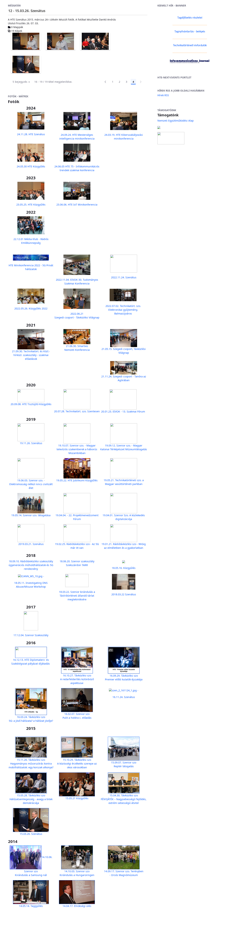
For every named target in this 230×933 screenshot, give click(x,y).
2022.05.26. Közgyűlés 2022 (30, 308)
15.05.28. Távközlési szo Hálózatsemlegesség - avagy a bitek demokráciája (31, 799)
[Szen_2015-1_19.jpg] (26, 64)
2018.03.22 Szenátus (123, 594)
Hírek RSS (163, 95)
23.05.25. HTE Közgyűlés (30, 204)
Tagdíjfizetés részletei (189, 17)
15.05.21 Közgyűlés (76, 798)
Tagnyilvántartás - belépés (189, 31)
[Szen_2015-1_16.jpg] (26, 41)
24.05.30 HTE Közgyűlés (31, 166)
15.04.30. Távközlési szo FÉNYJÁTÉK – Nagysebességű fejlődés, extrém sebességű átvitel (123, 799)
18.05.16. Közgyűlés (123, 568)
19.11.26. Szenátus (31, 443)
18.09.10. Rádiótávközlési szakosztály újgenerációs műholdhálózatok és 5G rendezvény (31, 565)
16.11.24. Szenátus (123, 697)
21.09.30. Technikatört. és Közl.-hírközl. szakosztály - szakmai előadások (31, 355)
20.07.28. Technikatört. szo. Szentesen (77, 411)
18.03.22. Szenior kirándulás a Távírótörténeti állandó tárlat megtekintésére (77, 595)
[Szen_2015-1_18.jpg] (95, 41)
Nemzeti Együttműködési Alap (175, 120)
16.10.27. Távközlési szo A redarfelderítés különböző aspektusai (77, 679)
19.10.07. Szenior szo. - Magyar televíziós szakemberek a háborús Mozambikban (77, 449)
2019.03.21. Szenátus (31, 544)
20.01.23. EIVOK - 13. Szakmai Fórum (123, 411)
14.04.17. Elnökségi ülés (77, 906)
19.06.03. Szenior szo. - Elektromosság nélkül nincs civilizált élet (31, 484)
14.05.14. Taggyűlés (31, 906)
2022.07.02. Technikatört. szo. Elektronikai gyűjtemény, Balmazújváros (123, 309)
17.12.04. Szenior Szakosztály (30, 635)
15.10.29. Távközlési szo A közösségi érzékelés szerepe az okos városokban (77, 763)
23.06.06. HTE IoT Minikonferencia (76, 204)
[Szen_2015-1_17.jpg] (60, 41)
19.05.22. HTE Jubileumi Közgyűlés (77, 480)
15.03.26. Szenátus (31, 834)
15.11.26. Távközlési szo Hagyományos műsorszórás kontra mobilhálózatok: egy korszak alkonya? (31, 763)
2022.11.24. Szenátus (123, 277)
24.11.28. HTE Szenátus (31, 134)
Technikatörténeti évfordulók (190, 45)
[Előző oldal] (105, 82)
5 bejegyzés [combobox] (20, 81)
